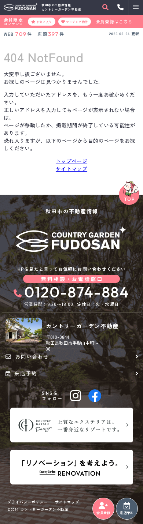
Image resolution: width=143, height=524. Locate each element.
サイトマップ (71, 168)
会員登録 (103, 512)
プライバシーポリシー (27, 502)
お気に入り (44, 21)
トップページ (71, 161)
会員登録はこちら (114, 21)
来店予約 (126, 512)
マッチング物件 (77, 21)
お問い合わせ (32, 356)
